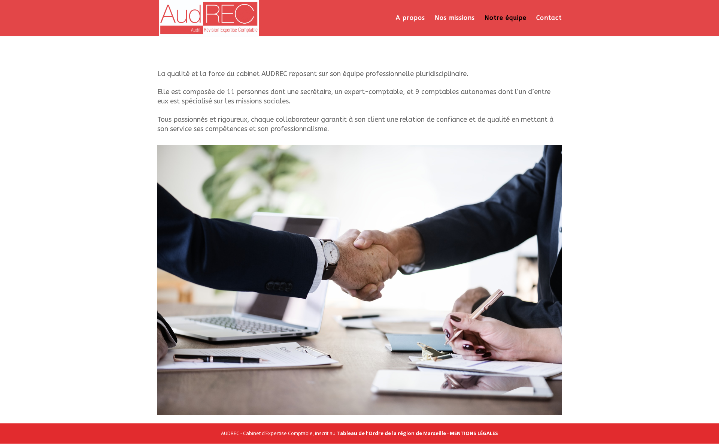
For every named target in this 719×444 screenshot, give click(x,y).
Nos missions (455, 18)
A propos (410, 18)
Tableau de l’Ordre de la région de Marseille (391, 433)
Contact (549, 18)
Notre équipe (506, 18)
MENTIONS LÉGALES (474, 433)
